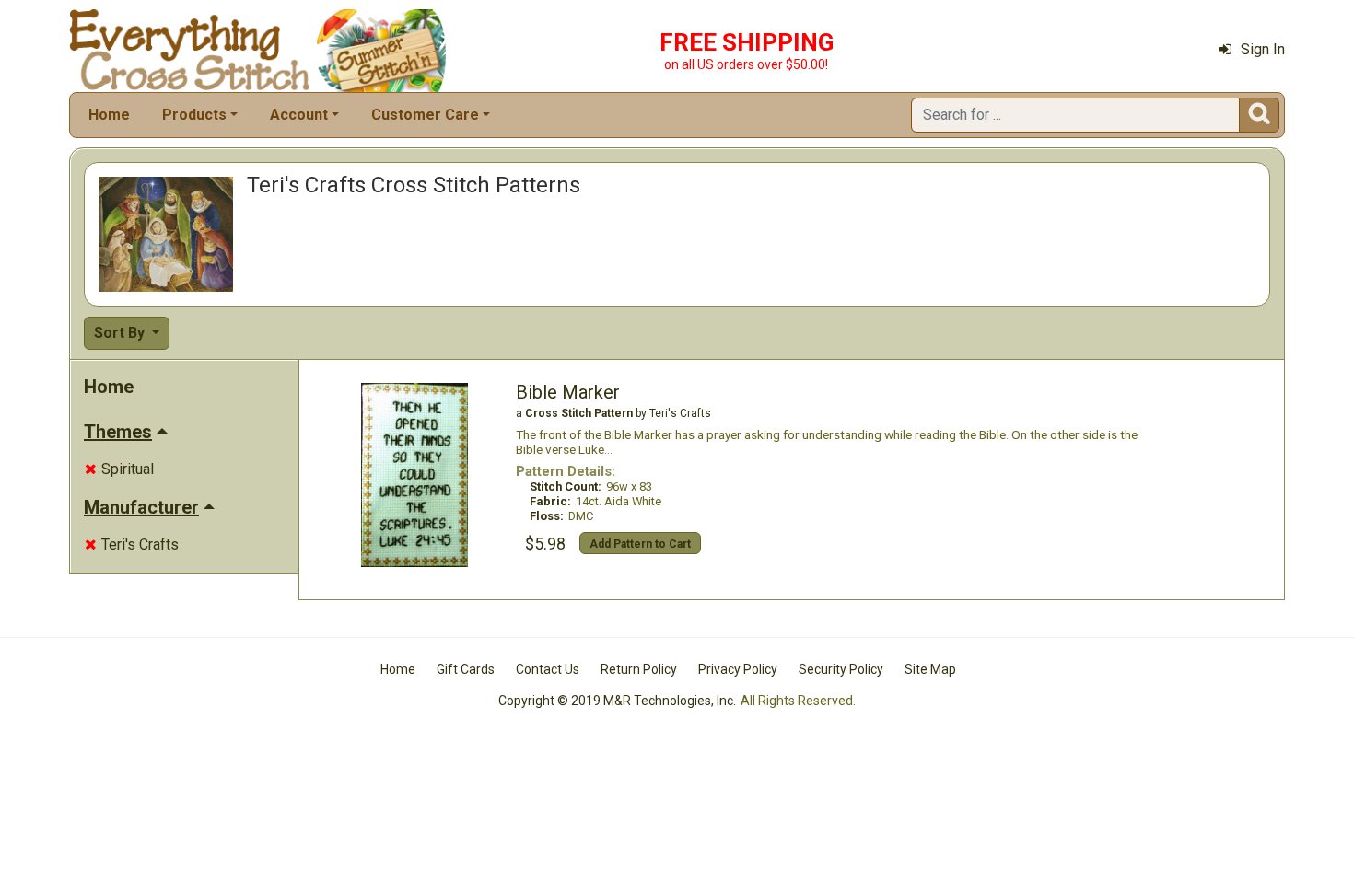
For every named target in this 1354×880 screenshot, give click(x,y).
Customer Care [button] (425, 114)
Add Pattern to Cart (640, 544)
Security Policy (841, 669)
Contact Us (547, 669)
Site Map (930, 669)
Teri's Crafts (132, 544)
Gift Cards (466, 669)
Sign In (1263, 49)
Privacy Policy (737, 669)
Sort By (121, 333)
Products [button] (194, 114)
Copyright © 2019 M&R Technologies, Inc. (617, 700)
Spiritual (119, 469)
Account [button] (299, 114)
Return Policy (639, 669)
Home (109, 114)
